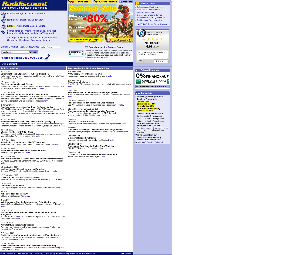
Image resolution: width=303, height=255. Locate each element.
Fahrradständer (36, 37)
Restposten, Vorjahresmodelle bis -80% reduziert (30, 33)
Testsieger (51, 31)
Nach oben (126, 253)
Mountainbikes (14, 13)
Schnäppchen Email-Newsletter (150, 7)
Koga (22, 47)
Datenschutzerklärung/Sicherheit (151, 17)
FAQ (145, 24)
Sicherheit (159, 142)
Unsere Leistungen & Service (149, 15)
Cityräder (43, 26)
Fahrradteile (51, 37)
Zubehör (47, 40)
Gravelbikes (39, 13)
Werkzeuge (36, 40)
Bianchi (4, 47)
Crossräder (27, 13)
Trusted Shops (160, 24)
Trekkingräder (22, 26)
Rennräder (12, 20)
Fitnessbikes (24, 20)
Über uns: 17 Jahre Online (148, 10)
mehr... (107, 57)
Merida (29, 47)
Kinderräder (37, 20)
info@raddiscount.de (59, 253)
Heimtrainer (24, 40)
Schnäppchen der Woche (19, 31)
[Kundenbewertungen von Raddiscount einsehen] (152, 63)
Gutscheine (12, 40)
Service (150, 142)
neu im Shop (39, 31)
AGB (140, 24)
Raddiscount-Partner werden (149, 20)
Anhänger (11, 37)
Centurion (13, 47)
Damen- (34, 26)
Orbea (36, 47)
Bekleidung (23, 37)
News (150, 24)
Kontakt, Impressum (145, 12)
